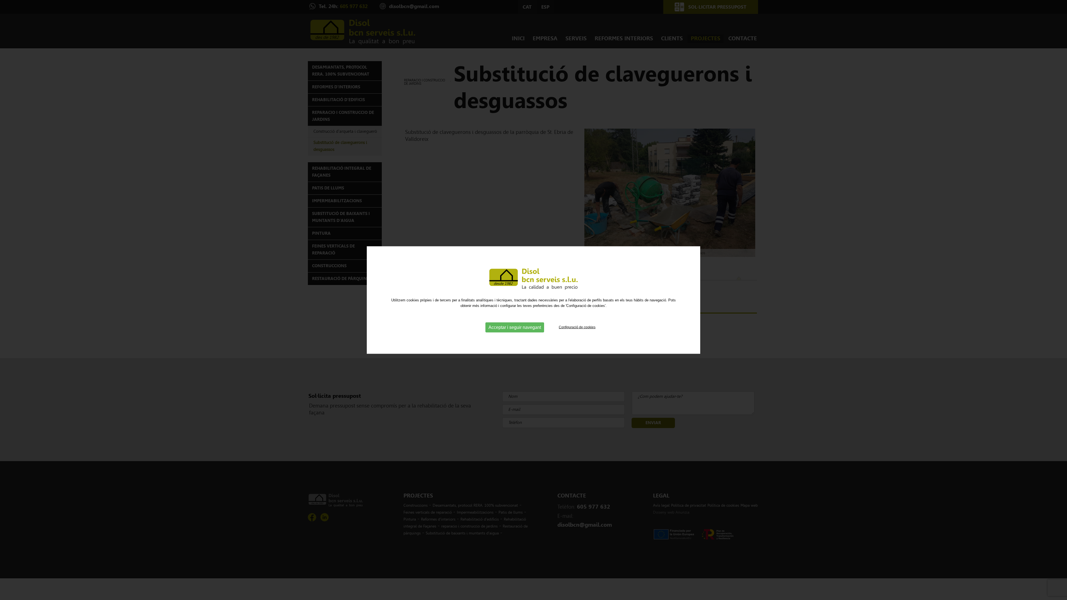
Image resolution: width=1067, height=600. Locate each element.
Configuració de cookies (577, 327)
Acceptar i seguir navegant (514, 327)
